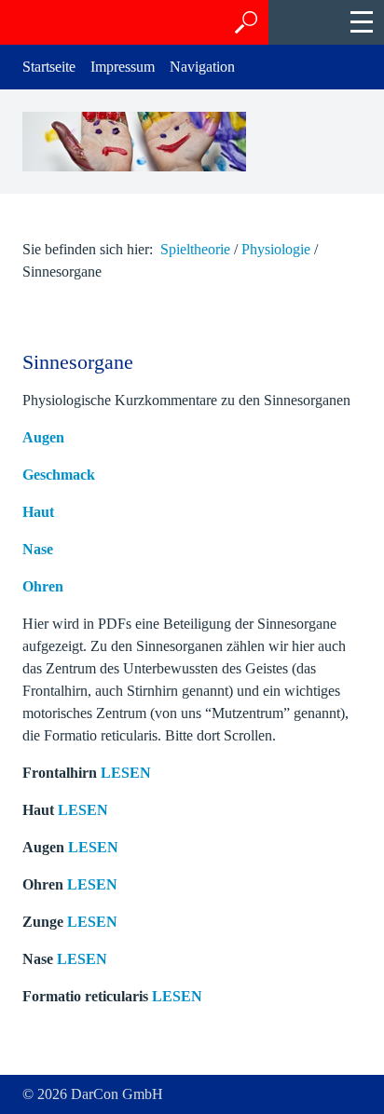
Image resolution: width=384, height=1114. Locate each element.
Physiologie (275, 249)
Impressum (122, 67)
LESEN (126, 773)
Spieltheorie (195, 249)
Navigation (202, 67)
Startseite (48, 67)
